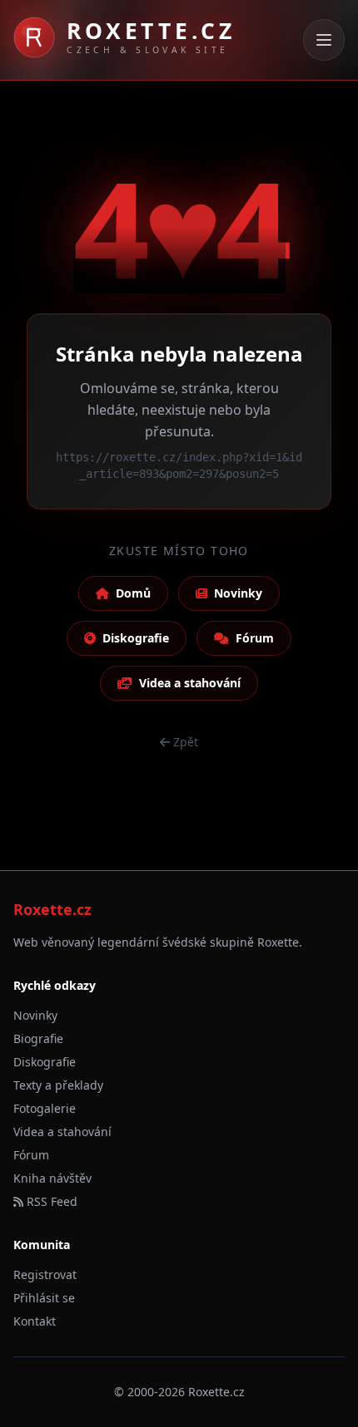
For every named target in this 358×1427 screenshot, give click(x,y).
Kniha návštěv (52, 1178)
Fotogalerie (44, 1108)
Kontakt (34, 1321)
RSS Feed (50, 1201)
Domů (133, 593)
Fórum (255, 638)
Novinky (238, 593)
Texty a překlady (58, 1085)
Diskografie (135, 638)
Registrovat (45, 1274)
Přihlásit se (44, 1298)
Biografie (38, 1038)
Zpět (185, 742)
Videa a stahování (190, 683)
